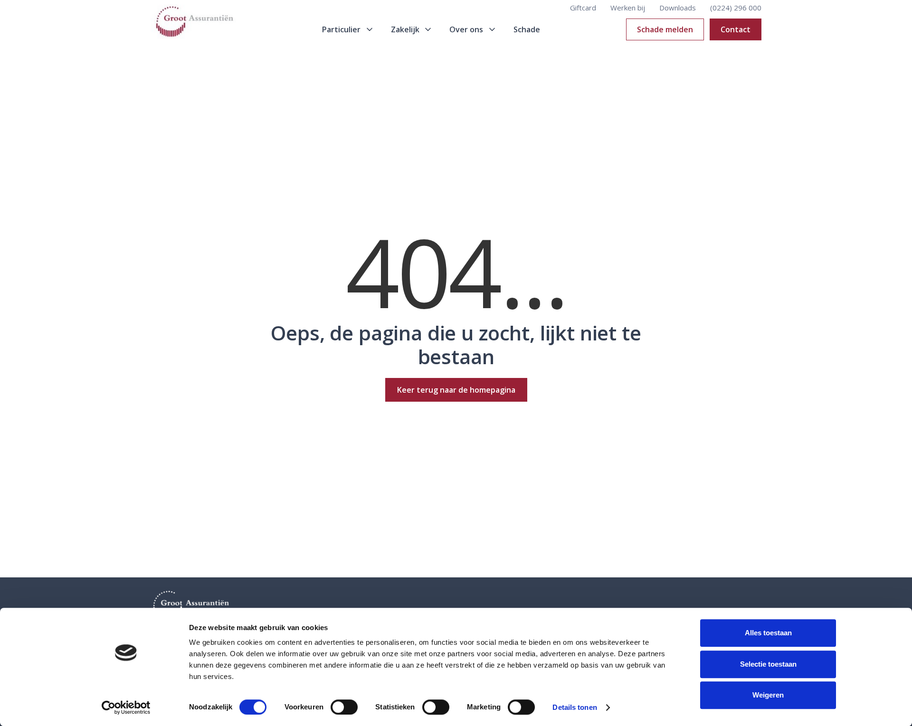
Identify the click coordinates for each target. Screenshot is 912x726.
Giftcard (583, 7)
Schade (526, 29)
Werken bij (627, 7)
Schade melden (665, 29)
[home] (193, 29)
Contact (735, 29)
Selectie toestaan (768, 664)
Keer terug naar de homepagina (456, 390)
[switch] (344, 707)
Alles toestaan (768, 633)
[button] (348, 29)
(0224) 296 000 (735, 7)
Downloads (677, 7)
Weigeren (768, 695)
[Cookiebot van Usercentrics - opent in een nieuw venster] (126, 707)
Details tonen (574, 707)
